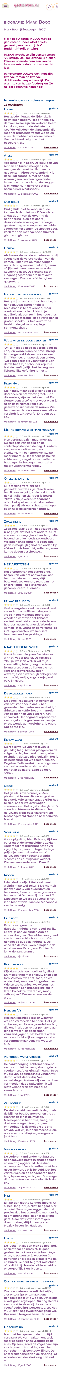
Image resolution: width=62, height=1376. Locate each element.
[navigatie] (5, 5)
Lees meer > (51, 147)
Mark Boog (10, 147)
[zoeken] (49, 7)
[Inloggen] (56, 6)
